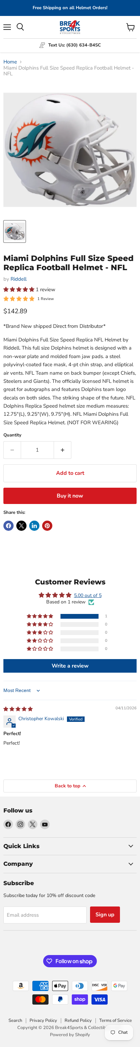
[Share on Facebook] (8, 526)
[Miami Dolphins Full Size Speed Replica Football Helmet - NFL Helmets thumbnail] (14, 231)
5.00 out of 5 (88, 595)
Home (10, 62)
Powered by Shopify (70, 1035)
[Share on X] (21, 526)
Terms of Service (115, 1020)
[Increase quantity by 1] (62, 450)
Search (15, 1020)
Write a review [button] (70, 666)
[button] (19, 289)
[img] (18, 709)
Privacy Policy (43, 1020)
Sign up (105, 914)
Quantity (12, 435)
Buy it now (70, 496)
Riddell (19, 279)
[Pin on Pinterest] (47, 526)
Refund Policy (78, 1020)
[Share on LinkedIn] (34, 526)
